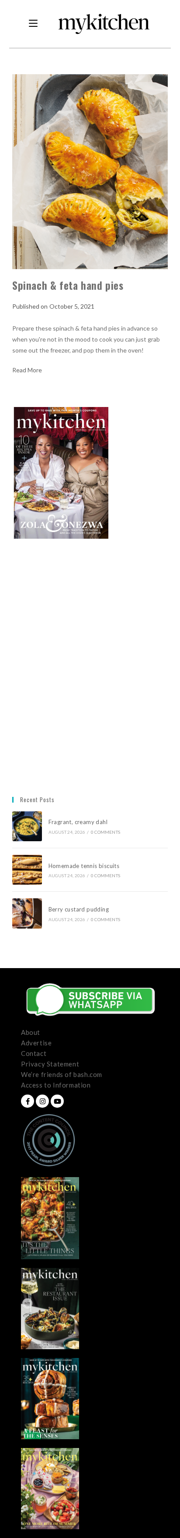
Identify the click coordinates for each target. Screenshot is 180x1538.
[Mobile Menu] (33, 23)
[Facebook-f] (27, 1101)
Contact (33, 1053)
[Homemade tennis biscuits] (27, 870)
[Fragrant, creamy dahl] (27, 826)
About (30, 1032)
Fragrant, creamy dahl (77, 821)
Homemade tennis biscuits (84, 865)
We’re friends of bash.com (61, 1074)
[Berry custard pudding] (27, 913)
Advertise (36, 1043)
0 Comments (105, 832)
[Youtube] (57, 1101)
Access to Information (56, 1085)
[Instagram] (42, 1101)
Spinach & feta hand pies (67, 285)
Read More (27, 370)
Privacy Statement (50, 1064)
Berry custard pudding (80, 909)
